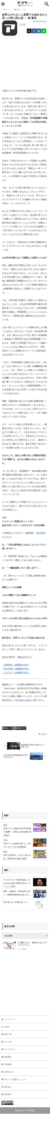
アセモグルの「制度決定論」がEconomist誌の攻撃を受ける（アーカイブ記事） (17, 883)
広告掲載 (7, 1064)
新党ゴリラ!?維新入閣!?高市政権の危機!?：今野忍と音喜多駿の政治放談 (17, 831)
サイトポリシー (10, 1049)
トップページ (9, 1019)
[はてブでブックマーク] (39, 31)
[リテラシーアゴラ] (9, 946)
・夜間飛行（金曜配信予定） (16, 665)
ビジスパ (6, 537)
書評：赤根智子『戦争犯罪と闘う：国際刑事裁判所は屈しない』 (18, 893)
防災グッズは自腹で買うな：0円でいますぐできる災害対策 (17, 845)
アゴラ (22, 24)
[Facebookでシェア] (34, 31)
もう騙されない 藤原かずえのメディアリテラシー (32, 943)
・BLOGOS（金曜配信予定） (16, 669)
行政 (5, 840)
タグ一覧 (7, 1042)
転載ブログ (21, 728)
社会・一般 (9, 728)
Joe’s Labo (24, 700)
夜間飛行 (30, 533)
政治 (5, 825)
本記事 (33, 215)
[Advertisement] (25, 61)
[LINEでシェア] (43, 31)
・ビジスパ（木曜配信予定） (16, 672)
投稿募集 (7, 1057)
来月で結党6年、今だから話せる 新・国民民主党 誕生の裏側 (17, 857)
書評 (6, 870)
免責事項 (7, 1094)
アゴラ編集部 (22, 949)
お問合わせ (8, 1072)
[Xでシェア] (29, 31)
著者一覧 (7, 1034)
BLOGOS (40, 533)
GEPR (6, 1027)
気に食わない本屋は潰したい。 (17, 902)
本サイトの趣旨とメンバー (15, 1079)
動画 (6, 815)
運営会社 (7, 1087)
